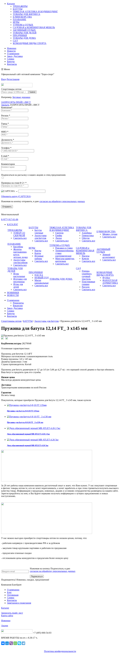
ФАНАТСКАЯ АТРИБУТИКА (110, 281)
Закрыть (5, 105)
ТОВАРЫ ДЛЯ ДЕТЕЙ (24, 32)
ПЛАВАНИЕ (19, 19)
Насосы (85, 256)
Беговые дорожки (21, 97)
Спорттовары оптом (11, 321)
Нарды (38, 250)
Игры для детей (18, 285)
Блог (9, 592)
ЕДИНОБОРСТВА (22, 17)
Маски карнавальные (42, 281)
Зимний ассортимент (108, 255)
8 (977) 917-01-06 (9, 219)
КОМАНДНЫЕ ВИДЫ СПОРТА (29, 43)
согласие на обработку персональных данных (62, 201)
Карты (38, 253)
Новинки (11, 48)
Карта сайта (7, 615)
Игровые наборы (39, 257)
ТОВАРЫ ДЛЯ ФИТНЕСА (26, 14)
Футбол (106, 277)
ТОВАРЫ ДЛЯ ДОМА (24, 38)
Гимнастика (88, 235)
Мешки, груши (109, 234)
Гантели (59, 233)
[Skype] (19, 643)
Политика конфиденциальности (60, 651)
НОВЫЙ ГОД (42, 277)
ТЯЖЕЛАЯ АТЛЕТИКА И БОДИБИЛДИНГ (35, 11)
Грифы (58, 235)
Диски (58, 238)
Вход (3, 79)
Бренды (11, 61)
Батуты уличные (39, 231)
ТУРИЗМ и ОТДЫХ (23, 25)
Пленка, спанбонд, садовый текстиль (87, 275)
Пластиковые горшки (88, 282)
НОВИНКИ (13, 292)
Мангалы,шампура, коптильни (65, 259)
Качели (85, 258)
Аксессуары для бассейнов (20, 261)
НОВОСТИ (13, 295)
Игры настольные (19, 275)
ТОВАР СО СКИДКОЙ (19, 234)
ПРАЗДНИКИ (20, 35)
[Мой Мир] (7, 643)
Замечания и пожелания (19, 603)
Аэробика (87, 233)
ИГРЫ (16, 22)
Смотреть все (20, 238)
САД (15, 40)
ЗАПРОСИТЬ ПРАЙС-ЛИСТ (16, 102)
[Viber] (11, 643)
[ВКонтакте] (3, 643)
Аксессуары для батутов (41, 236)
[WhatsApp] (15, 643)
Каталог (11, 3)
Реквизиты (18, 303)
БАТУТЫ (17, 9)
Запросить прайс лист (12, 613)
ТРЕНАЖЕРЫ (20, 6)
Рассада (85, 287)
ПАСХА (39, 275)
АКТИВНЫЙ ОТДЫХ (24, 30)
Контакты (12, 64)
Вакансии (18, 305)
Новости (11, 51)
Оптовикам (12, 595)
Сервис (10, 59)
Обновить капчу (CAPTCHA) (16, 196)
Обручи (86, 238)
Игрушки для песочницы (20, 280)
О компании (13, 53)
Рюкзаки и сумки (64, 248)
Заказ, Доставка (15, 56)
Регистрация (13, 79)
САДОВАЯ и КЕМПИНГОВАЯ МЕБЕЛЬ (34, 27)
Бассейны (18, 246)
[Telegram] (23, 643)
